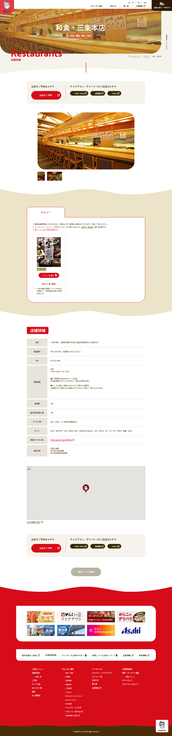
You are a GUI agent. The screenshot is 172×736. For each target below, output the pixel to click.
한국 (139, 3)
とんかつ (69, 692)
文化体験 (69, 704)
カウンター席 (37, 688)
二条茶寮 (69, 688)
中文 (145, 3)
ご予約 (34, 680)
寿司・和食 (69, 673)
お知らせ (113, 5)
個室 (33, 691)
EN (133, 3)
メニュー (46, 212)
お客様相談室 (51, 655)
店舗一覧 (38, 677)
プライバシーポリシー (130, 684)
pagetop (162, 730)
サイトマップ (127, 680)
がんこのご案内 (96, 5)
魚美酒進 (69, 680)
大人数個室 (36, 695)
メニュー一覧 (97, 676)
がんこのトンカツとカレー (74, 696)
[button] (86, 489)
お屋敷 (68, 677)
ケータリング (97, 669)
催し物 (126, 5)
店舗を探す (146, 56)
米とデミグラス (71, 700)
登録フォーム (130, 677)
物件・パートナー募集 (130, 673)
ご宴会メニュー (38, 669)
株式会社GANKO (136, 56)
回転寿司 (69, 684)
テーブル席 (36, 684)
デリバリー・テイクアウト (102, 673)
